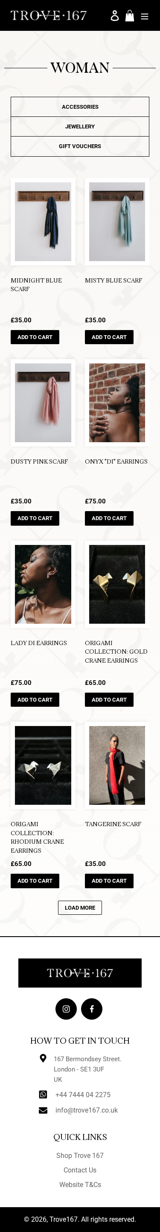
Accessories (80, 107)
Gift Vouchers (80, 146)
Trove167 (63, 1219)
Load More (80, 908)
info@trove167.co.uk (86, 1110)
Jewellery (80, 126)
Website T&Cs (80, 1185)
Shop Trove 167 (80, 1156)
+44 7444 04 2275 (83, 1095)
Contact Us (80, 1170)
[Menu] (144, 15)
